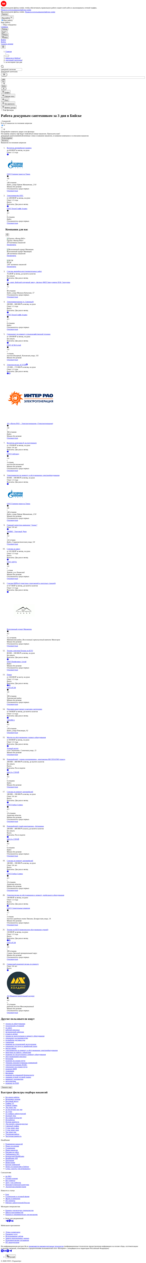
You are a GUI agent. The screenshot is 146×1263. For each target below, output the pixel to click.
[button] (3, 40)
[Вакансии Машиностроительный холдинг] (75, 983)
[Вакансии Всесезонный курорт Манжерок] (75, 610)
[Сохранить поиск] (3, 81)
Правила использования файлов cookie (40, 12)
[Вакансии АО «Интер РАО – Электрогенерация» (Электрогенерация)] (75, 399)
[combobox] (11, 69)
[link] (5, 34)
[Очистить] (4, 74)
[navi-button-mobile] (3, 47)
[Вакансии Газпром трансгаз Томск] (75, 164)
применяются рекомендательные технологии (46, 1246)
